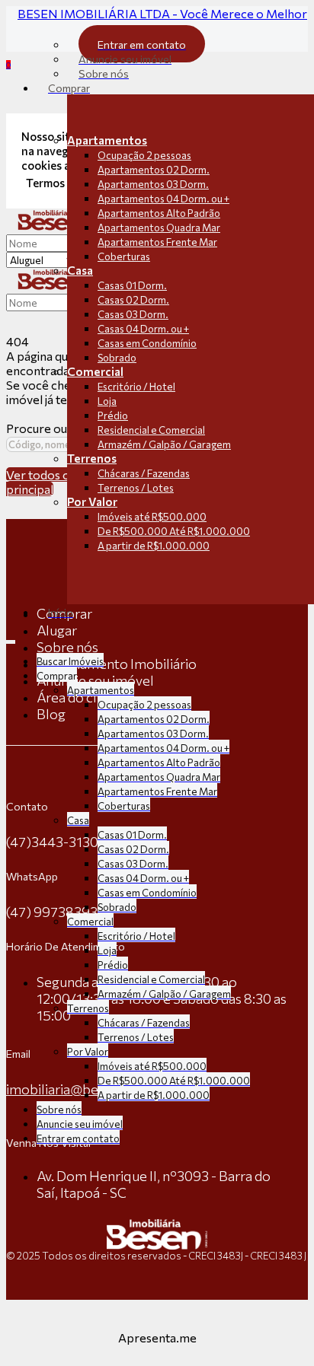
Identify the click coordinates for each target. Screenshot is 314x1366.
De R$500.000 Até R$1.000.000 (174, 531)
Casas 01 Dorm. (132, 285)
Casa (80, 270)
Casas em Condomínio (147, 343)
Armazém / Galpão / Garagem (164, 444)
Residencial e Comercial (151, 430)
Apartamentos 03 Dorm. (153, 184)
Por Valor (92, 501)
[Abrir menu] (10, 638)
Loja (107, 401)
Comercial (95, 371)
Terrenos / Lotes (136, 488)
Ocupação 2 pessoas (144, 155)
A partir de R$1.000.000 (154, 546)
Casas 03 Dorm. (133, 314)
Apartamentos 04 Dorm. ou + (163, 199)
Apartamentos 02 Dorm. (154, 170)
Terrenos (92, 458)
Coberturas (124, 256)
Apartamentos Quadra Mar (159, 227)
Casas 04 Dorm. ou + (143, 329)
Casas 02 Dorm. (133, 300)
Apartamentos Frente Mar (157, 242)
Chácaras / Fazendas (144, 473)
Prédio (113, 415)
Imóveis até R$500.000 (152, 517)
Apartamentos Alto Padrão (159, 213)
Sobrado (117, 358)
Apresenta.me (157, 1337)
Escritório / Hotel (136, 387)
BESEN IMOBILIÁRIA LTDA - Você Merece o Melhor (162, 13)
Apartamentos (107, 140)
